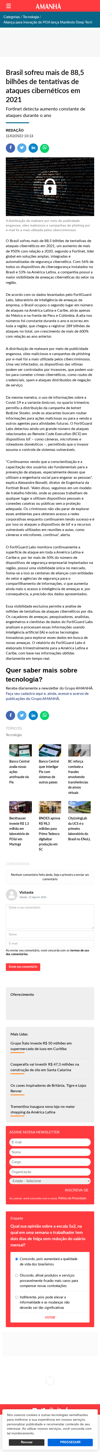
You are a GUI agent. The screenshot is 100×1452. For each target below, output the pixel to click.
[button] (8, 6)
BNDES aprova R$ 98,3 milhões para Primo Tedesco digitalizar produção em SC (49, 834)
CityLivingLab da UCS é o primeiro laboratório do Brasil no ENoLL (79, 829)
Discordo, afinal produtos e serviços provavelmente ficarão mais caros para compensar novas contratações (49, 1281)
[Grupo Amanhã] (48, 6)
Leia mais (50, 1381)
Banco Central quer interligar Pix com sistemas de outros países (49, 772)
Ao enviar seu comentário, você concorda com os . (47, 952)
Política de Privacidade (72, 1198)
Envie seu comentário (23, 966)
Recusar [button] (27, 1442)
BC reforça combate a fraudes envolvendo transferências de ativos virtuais (78, 777)
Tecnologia (14, 735)
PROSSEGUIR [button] (70, 1442)
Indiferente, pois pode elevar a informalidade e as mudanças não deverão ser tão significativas (45, 1303)
